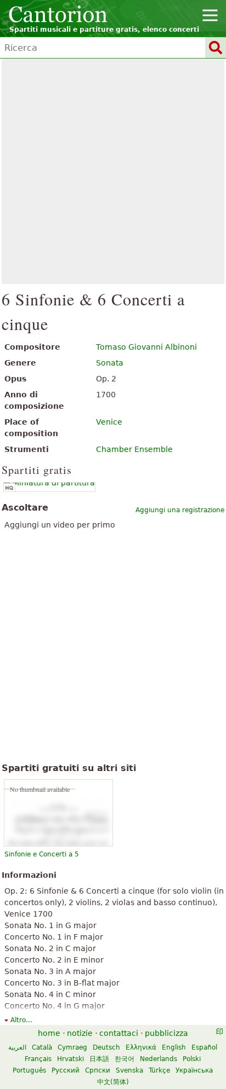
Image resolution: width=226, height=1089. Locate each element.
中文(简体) (113, 1082)
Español (204, 1047)
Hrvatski (70, 1059)
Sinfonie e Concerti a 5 (41, 854)
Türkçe (159, 1070)
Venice (109, 422)
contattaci (118, 1033)
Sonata (109, 362)
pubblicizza (166, 1033)
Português (29, 1070)
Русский (66, 1070)
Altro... (21, 1020)
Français (38, 1059)
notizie (80, 1033)
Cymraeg (72, 1047)
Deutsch (106, 1047)
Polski (192, 1059)
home (49, 1033)
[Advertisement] (113, 171)
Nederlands (158, 1059)
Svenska (129, 1070)
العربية (17, 1047)
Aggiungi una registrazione (179, 510)
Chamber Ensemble (134, 449)
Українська (194, 1070)
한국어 (124, 1059)
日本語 (99, 1059)
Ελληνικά (141, 1047)
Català (42, 1047)
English (174, 1047)
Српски (97, 1070)
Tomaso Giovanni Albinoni (146, 347)
